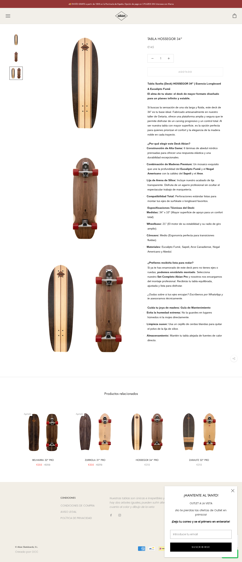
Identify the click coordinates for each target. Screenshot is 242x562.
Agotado (185, 72)
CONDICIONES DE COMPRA (77, 505)
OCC (35, 552)
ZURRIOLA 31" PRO (95, 460)
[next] (230, 434)
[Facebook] (111, 515)
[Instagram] (119, 515)
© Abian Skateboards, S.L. (26, 546)
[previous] (12, 434)
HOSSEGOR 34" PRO (147, 460)
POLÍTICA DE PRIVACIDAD (76, 518)
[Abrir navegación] (8, 16)
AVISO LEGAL (68, 512)
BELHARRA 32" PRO (43, 460)
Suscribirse (201, 547)
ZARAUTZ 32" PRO (199, 460)
